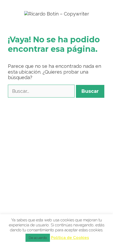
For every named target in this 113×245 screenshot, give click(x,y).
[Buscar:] (42, 91)
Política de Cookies (70, 237)
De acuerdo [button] (38, 238)
